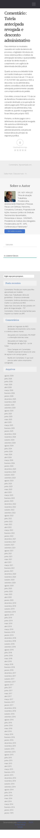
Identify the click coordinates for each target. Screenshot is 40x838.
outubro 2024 (9, 440)
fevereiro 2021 (9, 568)
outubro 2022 (9, 510)
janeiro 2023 (8, 501)
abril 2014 (8, 801)
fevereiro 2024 (9, 463)
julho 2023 (8, 484)
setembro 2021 (10, 548)
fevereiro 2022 (9, 533)
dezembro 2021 (10, 539)
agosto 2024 (8, 446)
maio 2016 (8, 728)
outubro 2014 (9, 784)
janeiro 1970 (8, 813)
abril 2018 (8, 661)
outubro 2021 (9, 545)
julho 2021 (8, 553)
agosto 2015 (8, 755)
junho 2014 (8, 795)
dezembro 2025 (10, 399)
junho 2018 (8, 656)
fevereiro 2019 (9, 632)
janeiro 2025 (8, 431)
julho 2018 (8, 653)
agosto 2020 (8, 586)
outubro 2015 (9, 749)
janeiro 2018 (8, 670)
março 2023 (8, 495)
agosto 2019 (8, 615)
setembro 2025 (10, 408)
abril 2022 (8, 527)
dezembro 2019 (10, 603)
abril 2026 (8, 387)
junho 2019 (8, 621)
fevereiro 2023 (9, 498)
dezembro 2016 (10, 708)
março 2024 (8, 460)
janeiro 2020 (8, 600)
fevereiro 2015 (9, 772)
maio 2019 (8, 623)
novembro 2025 (10, 402)
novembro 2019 (10, 606)
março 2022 (8, 530)
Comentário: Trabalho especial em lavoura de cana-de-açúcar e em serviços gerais (20, 351)
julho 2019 (8, 618)
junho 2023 (8, 486)
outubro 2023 (9, 475)
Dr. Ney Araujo (20, 825)
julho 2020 (8, 588)
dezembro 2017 (10, 673)
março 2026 (8, 390)
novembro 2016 (10, 711)
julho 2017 (8, 688)
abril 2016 (8, 731)
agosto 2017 (8, 685)
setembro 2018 (10, 647)
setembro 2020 (10, 583)
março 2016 (8, 734)
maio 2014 (8, 798)
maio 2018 (8, 658)
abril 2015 (8, 766)
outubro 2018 (9, 644)
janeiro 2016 (8, 740)
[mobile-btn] (34, 4)
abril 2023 (8, 492)
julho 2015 (8, 758)
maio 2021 (8, 559)
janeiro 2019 (8, 635)
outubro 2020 (9, 580)
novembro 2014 (10, 781)
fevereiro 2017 (9, 702)
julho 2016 (8, 723)
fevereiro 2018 (9, 667)
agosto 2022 (8, 516)
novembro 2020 (10, 577)
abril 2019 (8, 626)
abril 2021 (8, 562)
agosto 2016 (8, 720)
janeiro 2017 (8, 705)
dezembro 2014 (10, 778)
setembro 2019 (10, 612)
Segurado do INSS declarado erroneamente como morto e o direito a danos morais (19, 328)
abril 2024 (8, 457)
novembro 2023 (10, 472)
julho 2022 (8, 518)
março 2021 (8, 565)
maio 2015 (8, 763)
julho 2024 (8, 449)
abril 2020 (8, 597)
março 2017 (8, 699)
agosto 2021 (8, 551)
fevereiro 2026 (9, 393)
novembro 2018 (10, 641)
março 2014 (8, 804)
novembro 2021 (10, 542)
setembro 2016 (10, 717)
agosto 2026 (8, 376)
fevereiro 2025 (9, 428)
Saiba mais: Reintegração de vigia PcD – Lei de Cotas (18, 343)
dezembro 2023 (10, 469)
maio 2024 (8, 454)
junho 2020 (8, 591)
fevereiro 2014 (9, 807)
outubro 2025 (9, 405)
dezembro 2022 (10, 504)
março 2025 (8, 425)
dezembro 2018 (10, 638)
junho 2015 (8, 760)
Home (31, 822)
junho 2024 (8, 451)
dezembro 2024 (10, 434)
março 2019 (8, 629)
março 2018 (8, 664)
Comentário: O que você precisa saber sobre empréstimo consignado (18, 360)
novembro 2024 (10, 437)
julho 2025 (8, 414)
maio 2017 (8, 693)
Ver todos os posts (15, 231)
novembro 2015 (10, 746)
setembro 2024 (10, 443)
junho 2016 (8, 725)
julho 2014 (8, 793)
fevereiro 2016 (9, 737)
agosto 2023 (8, 481)
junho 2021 (8, 556)
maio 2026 (8, 384)
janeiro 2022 (8, 536)
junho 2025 (8, 416)
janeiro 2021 (8, 571)
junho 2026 (8, 381)
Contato (20, 827)
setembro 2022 (10, 513)
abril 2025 (8, 422)
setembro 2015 (10, 752)
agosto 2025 (8, 411)
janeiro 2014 (8, 810)
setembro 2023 (10, 478)
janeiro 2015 (8, 775)
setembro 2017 (10, 682)
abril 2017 (8, 696)
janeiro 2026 (8, 396)
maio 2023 (8, 489)
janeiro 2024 (8, 466)
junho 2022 (8, 521)
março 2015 (8, 769)
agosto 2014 (8, 790)
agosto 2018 (8, 650)
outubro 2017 (9, 679)
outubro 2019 (9, 609)
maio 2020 (8, 594)
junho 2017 (8, 690)
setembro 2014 (10, 787)
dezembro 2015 (10, 743)
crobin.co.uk (21, 822)
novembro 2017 (10, 676)
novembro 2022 (10, 507)
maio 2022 (8, 524)
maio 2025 (8, 419)
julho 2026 (8, 379)
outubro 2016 (9, 714)
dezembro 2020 (10, 574)
